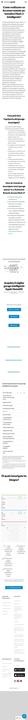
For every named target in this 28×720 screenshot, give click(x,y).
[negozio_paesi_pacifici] (14, 328)
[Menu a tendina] (26, 2)
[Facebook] (15, 681)
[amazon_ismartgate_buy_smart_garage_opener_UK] (14, 364)
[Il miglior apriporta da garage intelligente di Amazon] (14, 339)
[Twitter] (18, 681)
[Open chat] (24, 716)
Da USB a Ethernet (6, 460)
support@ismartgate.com (18, 581)
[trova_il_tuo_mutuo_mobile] (14, 483)
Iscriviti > (17, 665)
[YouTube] (21, 681)
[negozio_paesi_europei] (14, 319)
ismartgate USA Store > (14, 346)
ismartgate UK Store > (14, 371)
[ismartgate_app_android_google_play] (19, 670)
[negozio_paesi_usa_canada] (14, 312)
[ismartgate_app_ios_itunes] (19, 675)
